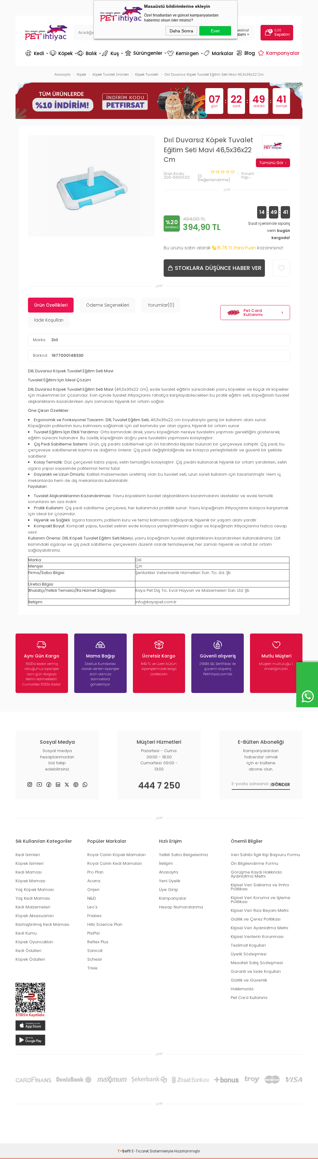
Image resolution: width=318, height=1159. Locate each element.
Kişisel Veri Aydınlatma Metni (259, 928)
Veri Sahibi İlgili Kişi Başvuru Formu (265, 855)
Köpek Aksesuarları (35, 916)
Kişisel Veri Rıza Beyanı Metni (259, 910)
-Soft (124, 1151)
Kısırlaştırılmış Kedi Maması (42, 924)
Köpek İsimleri (29, 863)
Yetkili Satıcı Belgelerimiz (183, 855)
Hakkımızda (242, 989)
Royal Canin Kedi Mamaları (114, 863)
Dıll (55, 340)
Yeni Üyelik (169, 881)
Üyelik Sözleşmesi (248, 954)
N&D (91, 898)
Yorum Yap (247, 176)
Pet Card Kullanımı (253, 313)
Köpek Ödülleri (30, 959)
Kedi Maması (29, 872)
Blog (246, 53)
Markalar (219, 53)
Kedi (37, 53)
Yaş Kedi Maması (33, 898)
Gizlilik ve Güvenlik (249, 980)
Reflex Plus (97, 942)
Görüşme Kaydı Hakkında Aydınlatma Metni (256, 874)
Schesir (94, 959)
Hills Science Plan (104, 924)
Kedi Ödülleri (28, 951)
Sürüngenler (145, 53)
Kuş (113, 53)
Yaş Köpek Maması (35, 890)
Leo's (92, 907)
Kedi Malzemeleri (33, 907)
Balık (89, 53)
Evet (215, 30)
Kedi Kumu (26, 933)
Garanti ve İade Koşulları (256, 971)
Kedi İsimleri (28, 855)
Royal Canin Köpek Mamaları (116, 855)
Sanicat (94, 951)
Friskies (94, 916)
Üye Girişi (168, 890)
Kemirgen (185, 53)
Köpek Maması (30, 881)
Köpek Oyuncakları (34, 942)
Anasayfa (168, 872)
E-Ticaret (140, 1151)
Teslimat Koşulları (248, 945)
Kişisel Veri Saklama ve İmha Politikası (260, 887)
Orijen (93, 890)
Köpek (62, 53)
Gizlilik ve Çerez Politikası (255, 919)
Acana (93, 881)
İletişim (166, 863)
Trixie (92, 968)
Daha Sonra (181, 30)
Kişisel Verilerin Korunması (257, 937)
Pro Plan (95, 872)
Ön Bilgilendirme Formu (254, 863)
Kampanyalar (279, 53)
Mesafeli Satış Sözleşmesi (257, 963)
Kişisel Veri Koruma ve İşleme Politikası (260, 900)
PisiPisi (93, 933)
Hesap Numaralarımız (181, 907)
